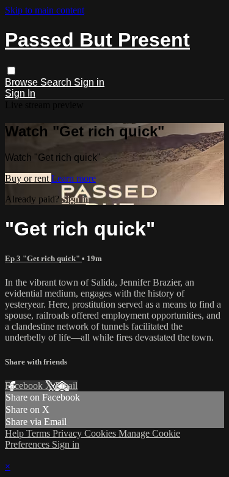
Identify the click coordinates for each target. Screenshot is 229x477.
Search (57, 82)
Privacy (68, 433)
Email (66, 385)
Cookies (101, 433)
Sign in (89, 82)
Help (15, 433)
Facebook (25, 385)
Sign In (20, 93)
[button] (11, 71)
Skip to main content (44, 10)
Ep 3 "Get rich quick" (43, 258)
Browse (22, 82)
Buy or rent (28, 178)
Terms (39, 433)
